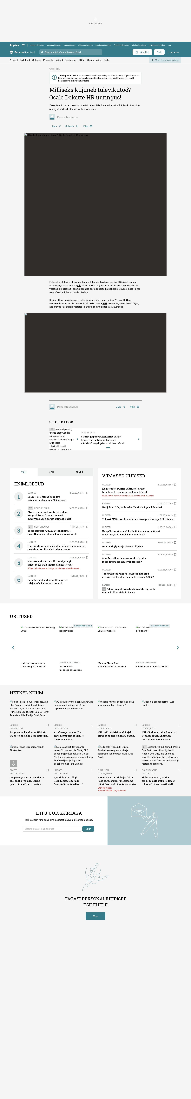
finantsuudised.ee (121, 45)
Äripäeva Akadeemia (69, 662)
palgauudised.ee (37, 45)
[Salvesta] (87, 493)
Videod (59, 60)
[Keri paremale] (139, 439)
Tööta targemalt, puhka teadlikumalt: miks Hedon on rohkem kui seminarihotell (158, 781)
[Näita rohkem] (170, 45)
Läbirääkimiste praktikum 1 (152, 666)
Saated (106, 585)
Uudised (32, 493)
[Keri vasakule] (77, 439)
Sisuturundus (94, 60)
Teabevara (70, 60)
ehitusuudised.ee (85, 45)
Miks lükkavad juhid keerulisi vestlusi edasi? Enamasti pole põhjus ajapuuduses (159, 735)
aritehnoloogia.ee (139, 45)
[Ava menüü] (23, 45)
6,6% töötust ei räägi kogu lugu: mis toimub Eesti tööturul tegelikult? (68, 781)
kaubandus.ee (70, 45)
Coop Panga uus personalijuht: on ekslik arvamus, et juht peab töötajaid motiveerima (27, 781)
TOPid (82, 60)
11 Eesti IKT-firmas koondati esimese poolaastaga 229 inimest (138, 519)
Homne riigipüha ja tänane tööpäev (122, 546)
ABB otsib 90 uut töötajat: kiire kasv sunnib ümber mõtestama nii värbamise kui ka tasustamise (117, 781)
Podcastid (48, 60)
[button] (52, 829)
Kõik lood (25, 60)
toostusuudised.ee (103, 45)
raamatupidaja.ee (54, 45)
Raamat (106, 503)
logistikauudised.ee (157, 45)
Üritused (36, 60)
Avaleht (14, 60)
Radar (107, 60)
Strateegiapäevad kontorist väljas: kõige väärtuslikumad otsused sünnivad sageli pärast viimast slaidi (103, 440)
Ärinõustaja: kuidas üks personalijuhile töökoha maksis (69, 735)
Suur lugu (103, 770)
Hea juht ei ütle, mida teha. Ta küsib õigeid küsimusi (132, 507)
